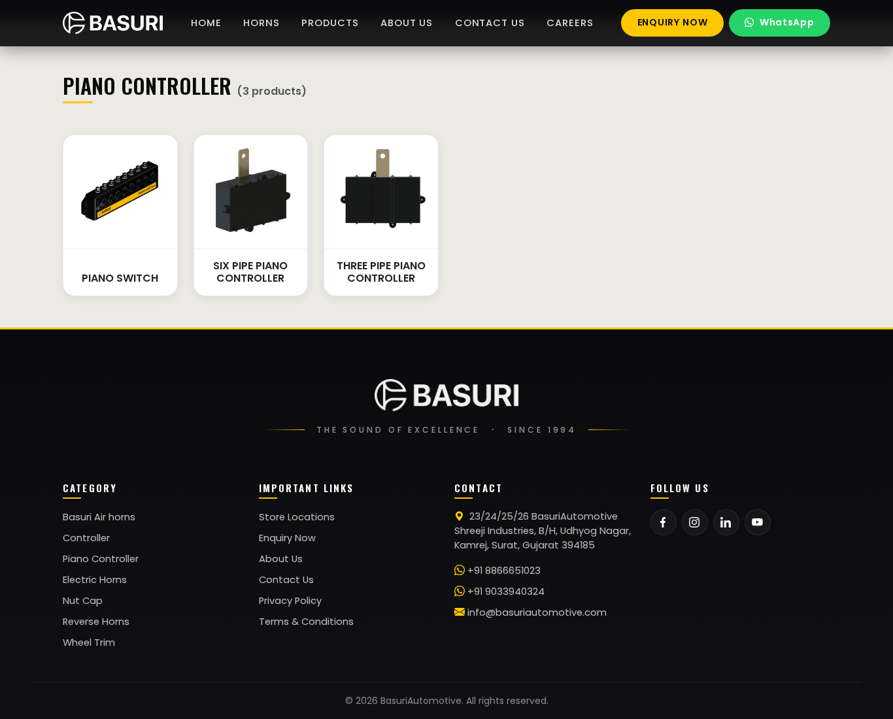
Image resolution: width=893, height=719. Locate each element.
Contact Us (286, 579)
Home (206, 22)
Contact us (490, 22)
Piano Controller (101, 558)
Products (329, 22)
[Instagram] (695, 522)
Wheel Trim (89, 642)
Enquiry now (672, 22)
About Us (281, 558)
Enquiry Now (287, 537)
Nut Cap (83, 600)
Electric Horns (95, 579)
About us (406, 22)
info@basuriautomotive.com (537, 612)
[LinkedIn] (726, 522)
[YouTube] (758, 522)
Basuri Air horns (99, 517)
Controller (86, 537)
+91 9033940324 (506, 591)
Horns (261, 22)
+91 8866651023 (504, 570)
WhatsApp (787, 22)
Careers (570, 22)
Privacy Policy (290, 600)
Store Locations (297, 517)
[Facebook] (663, 522)
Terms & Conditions (306, 621)
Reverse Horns (96, 621)
